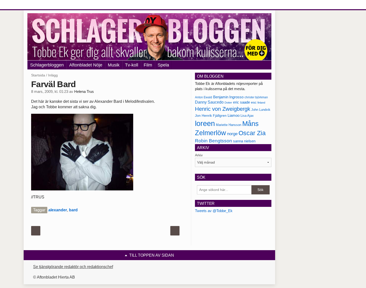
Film (148, 64)
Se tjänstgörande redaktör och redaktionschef (73, 267)
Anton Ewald (203, 97)
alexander (57, 210)
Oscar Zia (252, 133)
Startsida (38, 75)
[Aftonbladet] (46, 5)
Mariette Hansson (228, 125)
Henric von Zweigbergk (222, 109)
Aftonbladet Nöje (85, 64)
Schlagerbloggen (47, 64)
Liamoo (234, 115)
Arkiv (199, 155)
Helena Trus (84, 92)
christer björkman (256, 97)
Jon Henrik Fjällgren (211, 115)
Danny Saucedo (209, 102)
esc (253, 102)
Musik (114, 64)
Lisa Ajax (247, 115)
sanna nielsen (244, 141)
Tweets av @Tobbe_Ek (214, 211)
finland (261, 102)
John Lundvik (260, 110)
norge (232, 133)
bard (73, 210)
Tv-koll (131, 64)
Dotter (228, 102)
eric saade (241, 102)
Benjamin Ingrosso (228, 97)
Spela (163, 64)
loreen (205, 123)
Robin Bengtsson (213, 140)
